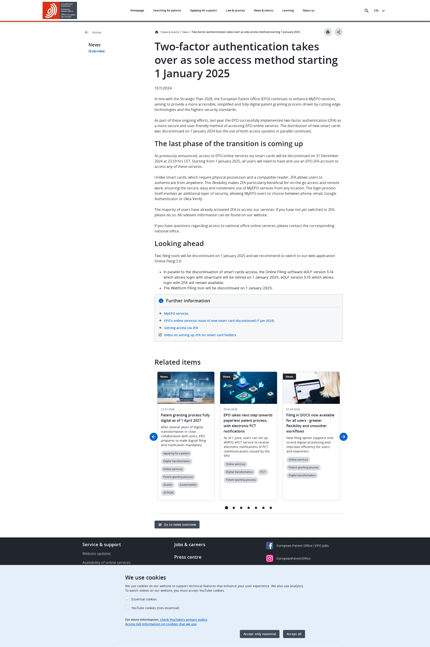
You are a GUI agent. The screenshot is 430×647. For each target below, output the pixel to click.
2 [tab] (234, 508)
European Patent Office (294, 545)
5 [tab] (256, 508)
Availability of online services (106, 562)
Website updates (96, 553)
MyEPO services (176, 313)
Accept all (294, 634)
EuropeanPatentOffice (294, 558)
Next (344, 437)
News (185, 32)
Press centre (188, 557)
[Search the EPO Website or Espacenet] (367, 11)
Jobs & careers (189, 544)
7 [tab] (271, 508)
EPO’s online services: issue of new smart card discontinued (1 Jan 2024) (219, 320)
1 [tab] (226, 508)
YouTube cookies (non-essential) (155, 608)
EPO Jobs (322, 545)
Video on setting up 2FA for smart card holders (200, 335)
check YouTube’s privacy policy (183, 619)
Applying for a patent (203, 10)
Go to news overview (180, 524)
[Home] (60, 10)
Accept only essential (259, 634)
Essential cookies (144, 599)
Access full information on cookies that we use (161, 624)
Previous (154, 437)
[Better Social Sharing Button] (339, 32)
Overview (96, 51)
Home (96, 32)
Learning (288, 10)
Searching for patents (167, 10)
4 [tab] (249, 508)
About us (308, 10)
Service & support (101, 544)
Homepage (137, 10)
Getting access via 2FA (181, 328)
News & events (263, 10)
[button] (78, 10)
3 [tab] (241, 508)
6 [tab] (263, 508)
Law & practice (235, 10)
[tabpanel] (186, 439)
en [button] (376, 10)
